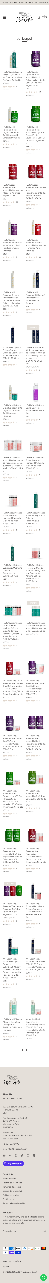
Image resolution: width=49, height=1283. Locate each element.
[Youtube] (4, 1155)
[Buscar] (39, 18)
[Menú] (4, 17)
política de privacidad (12, 1191)
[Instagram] (10, 1155)
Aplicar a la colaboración (14, 1203)
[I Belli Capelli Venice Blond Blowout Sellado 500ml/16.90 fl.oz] (36, 392)
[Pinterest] (34, 1155)
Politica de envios (11, 1195)
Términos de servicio (12, 1186)
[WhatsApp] (16, 1155)
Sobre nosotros (9, 1178)
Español (6, 1267)
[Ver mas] (24, 1050)
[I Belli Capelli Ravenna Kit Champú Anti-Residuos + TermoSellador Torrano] (36, 279)
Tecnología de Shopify (29, 1272)
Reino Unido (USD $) (11, 1261)
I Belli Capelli (14, 1272)
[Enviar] (45, 1231)
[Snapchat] (28, 1155)
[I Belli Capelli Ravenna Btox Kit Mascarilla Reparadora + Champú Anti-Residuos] (36, 227)
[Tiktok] (22, 1155)
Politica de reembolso (12, 1182)
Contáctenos (8, 1199)
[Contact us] (43, 1277)
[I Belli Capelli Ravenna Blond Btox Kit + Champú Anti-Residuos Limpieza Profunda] (13, 227)
